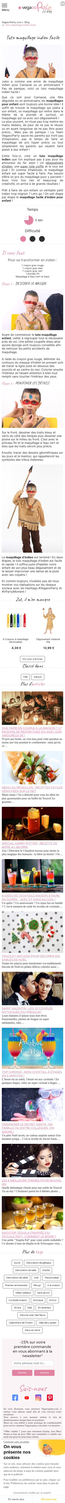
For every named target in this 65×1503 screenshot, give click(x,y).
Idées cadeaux (23, 1292)
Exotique (38, 1300)
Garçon (38, 676)
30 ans (17, 1307)
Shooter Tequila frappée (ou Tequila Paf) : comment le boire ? (29, 1234)
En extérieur (44, 1307)
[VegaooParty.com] (35, 10)
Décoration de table (17, 1277)
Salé (29, 1307)
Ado (36, 1277)
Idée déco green (47, 1322)
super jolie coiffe (32, 166)
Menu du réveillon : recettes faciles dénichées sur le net (32, 789)
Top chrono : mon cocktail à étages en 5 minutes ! (32, 1074)
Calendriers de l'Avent (21, 1322)
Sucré (17, 1262)
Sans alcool (43, 1292)
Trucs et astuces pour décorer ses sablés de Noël (31, 958)
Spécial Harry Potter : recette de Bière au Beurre (29, 845)
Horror (53, 1300)
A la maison (53, 1285)
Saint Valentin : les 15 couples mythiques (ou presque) (27, 1010)
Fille (25, 676)
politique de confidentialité (48, 1423)
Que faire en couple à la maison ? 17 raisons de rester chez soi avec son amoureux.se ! (32, 731)
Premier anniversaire (16, 1285)
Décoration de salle (25, 1270)
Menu (5, 10)
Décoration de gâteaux (38, 1262)
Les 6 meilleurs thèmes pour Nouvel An (32, 1182)
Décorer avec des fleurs (32, 1315)
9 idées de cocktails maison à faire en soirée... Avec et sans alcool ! (31, 897)
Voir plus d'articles (32, 659)
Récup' (37, 1285)
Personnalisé (52, 1277)
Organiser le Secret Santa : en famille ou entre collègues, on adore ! (28, 1128)
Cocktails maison (18, 1300)
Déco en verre (32, 1330)
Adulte (46, 1270)
